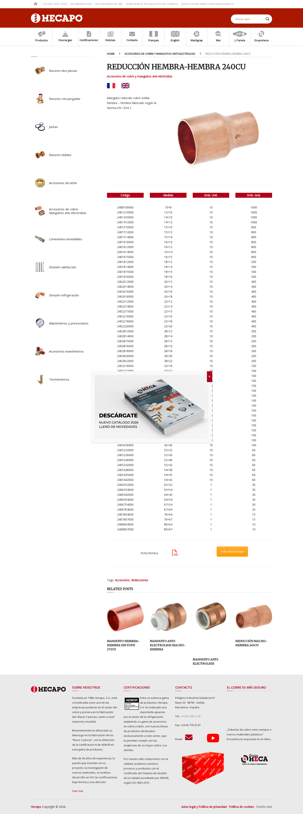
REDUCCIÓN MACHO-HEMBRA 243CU (251, 643)
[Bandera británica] (125, 85)
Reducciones (139, 580)
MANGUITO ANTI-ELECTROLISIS (206, 661)
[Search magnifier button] (267, 19)
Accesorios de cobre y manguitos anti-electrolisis (139, 76)
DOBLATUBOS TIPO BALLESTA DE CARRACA (140, 4)
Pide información (232, 552)
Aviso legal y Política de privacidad (204, 807)
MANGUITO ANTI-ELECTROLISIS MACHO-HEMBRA (168, 645)
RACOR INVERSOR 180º (97, 4)
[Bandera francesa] (111, 85)
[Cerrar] (209, 376)
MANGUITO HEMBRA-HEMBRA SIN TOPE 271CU (123, 645)
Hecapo (36, 807)
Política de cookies (241, 807)
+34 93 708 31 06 (191, 716)
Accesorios (122, 580)
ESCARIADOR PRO (69, 4)
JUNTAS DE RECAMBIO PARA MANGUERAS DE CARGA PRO (204, 4)
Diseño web (264, 807)
